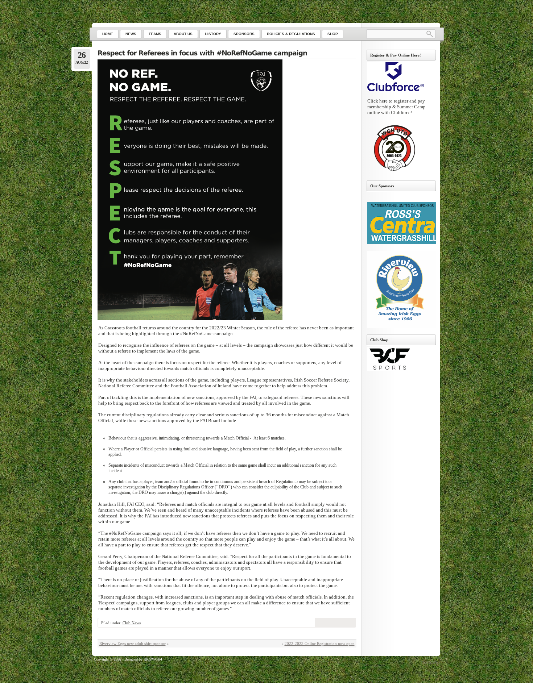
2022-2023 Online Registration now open (320, 643)
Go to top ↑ (431, 661)
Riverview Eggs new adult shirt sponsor (132, 643)
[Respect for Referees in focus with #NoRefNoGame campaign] (227, 53)
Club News (132, 623)
